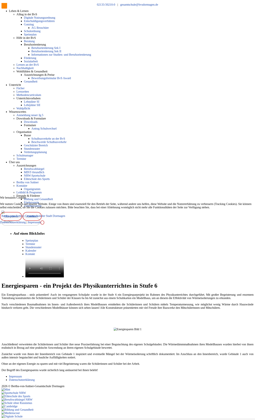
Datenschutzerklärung (13, 222)
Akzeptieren (11, 216)
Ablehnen (32, 216)
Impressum (34, 222)
